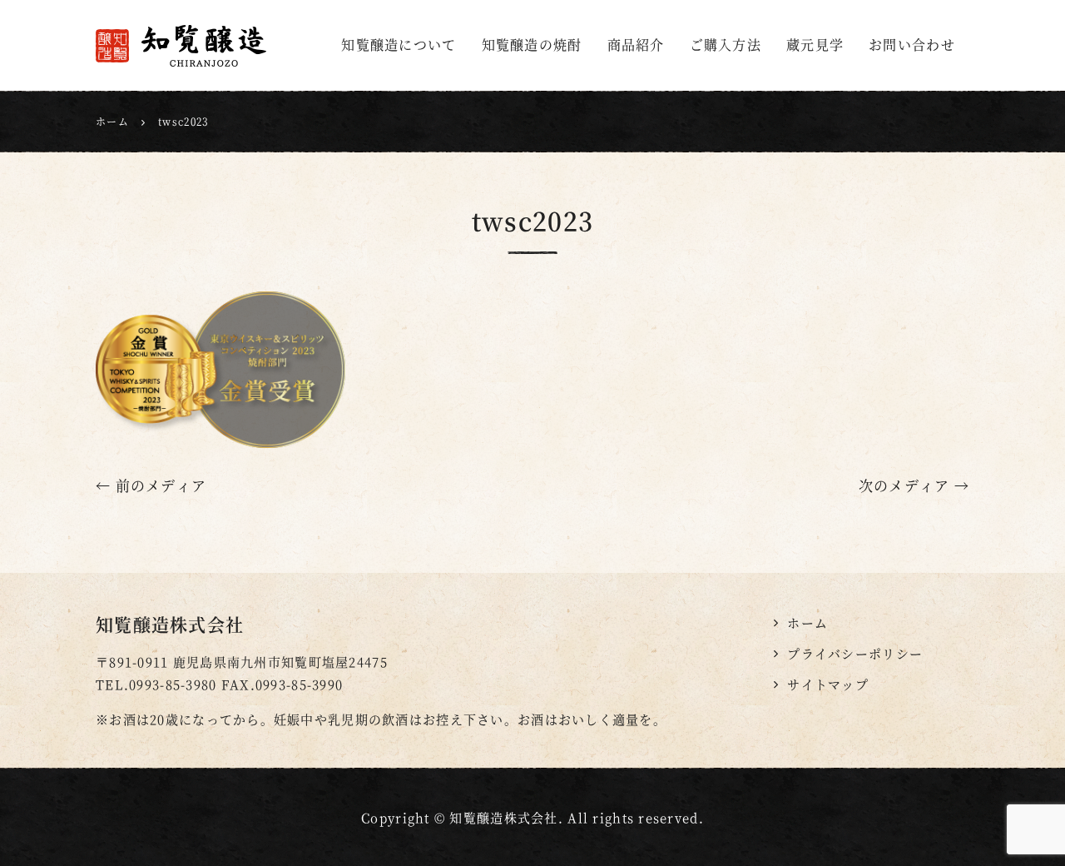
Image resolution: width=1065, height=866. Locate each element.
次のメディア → (914, 485)
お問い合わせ (912, 44)
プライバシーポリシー (855, 653)
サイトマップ (828, 684)
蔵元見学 (815, 44)
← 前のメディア (151, 485)
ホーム (807, 622)
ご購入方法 (725, 44)
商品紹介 (636, 44)
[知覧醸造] (205, 46)
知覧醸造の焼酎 (532, 44)
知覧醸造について (398, 44)
